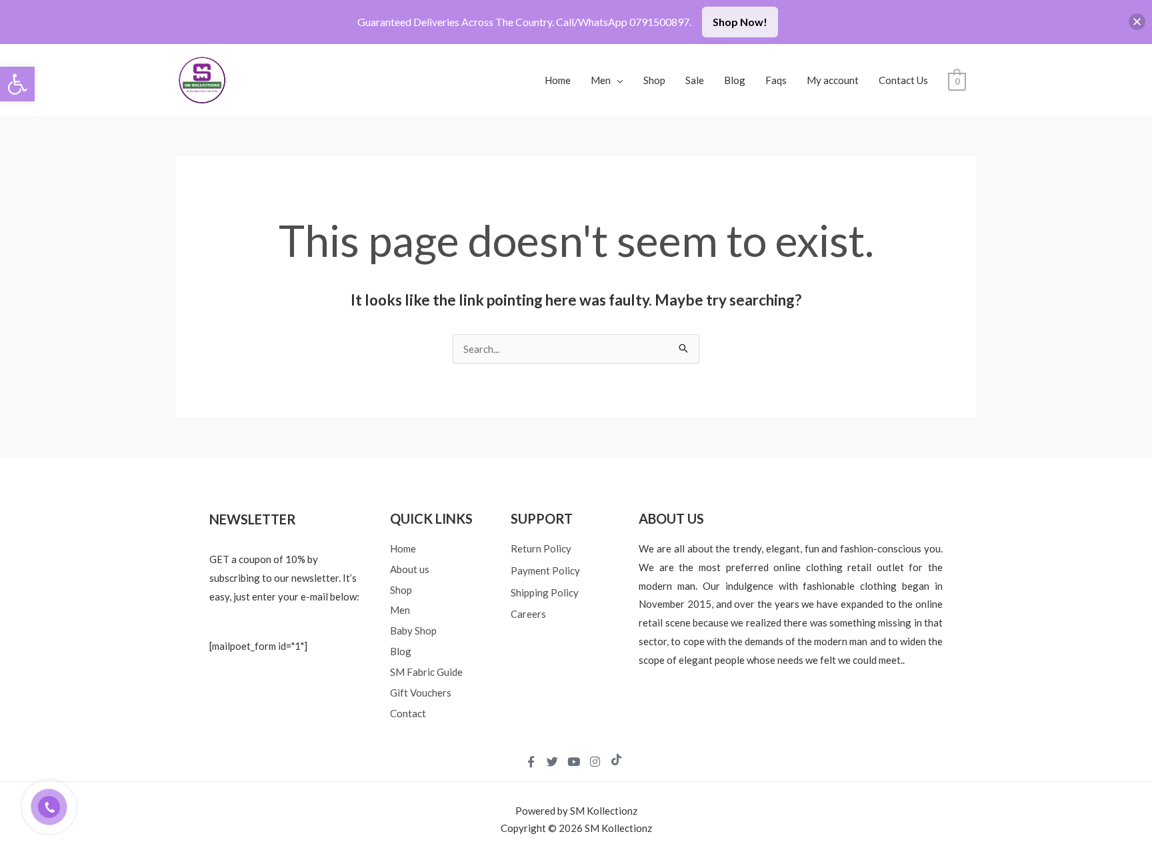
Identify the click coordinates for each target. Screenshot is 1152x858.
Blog (734, 80)
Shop (654, 80)
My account (833, 80)
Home (558, 80)
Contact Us (903, 80)
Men (601, 80)
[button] (17, 84)
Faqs (776, 80)
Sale (694, 80)
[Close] (1137, 21)
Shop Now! (740, 21)
